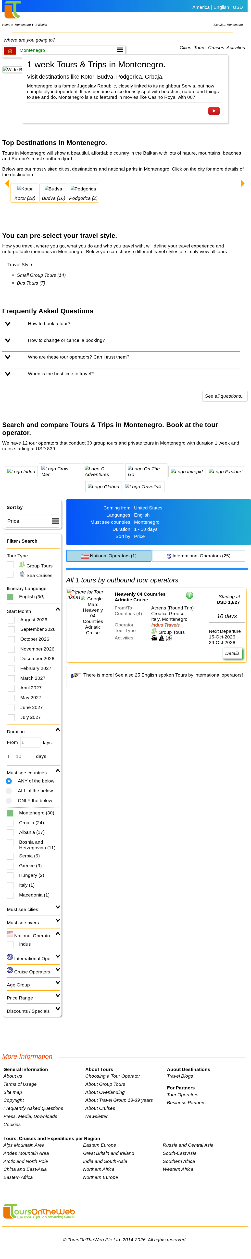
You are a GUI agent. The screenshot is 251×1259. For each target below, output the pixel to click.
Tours (200, 47)
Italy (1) (27, 885)
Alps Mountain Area (24, 1145)
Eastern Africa (18, 1177)
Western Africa (178, 1169)
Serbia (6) (29, 855)
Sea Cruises (38, 575)
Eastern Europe (99, 1145)
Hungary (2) (31, 875)
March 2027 (33, 678)
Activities (235, 47)
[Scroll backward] (7, 184)
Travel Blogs (180, 1076)
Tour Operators (183, 1094)
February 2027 (35, 668)
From (12, 742)
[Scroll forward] (243, 184)
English (31, 596)
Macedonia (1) (34, 894)
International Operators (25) (200, 555)
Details (232, 653)
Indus (25, 944)
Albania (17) (32, 832)
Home (6, 25)
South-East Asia (180, 1153)
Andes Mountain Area (26, 1153)
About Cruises (100, 1108)
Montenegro (23, 25)
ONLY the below (35, 800)
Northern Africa (98, 1169)
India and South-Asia (105, 1161)
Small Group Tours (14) (41, 275)
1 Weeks (41, 25)
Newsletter (96, 1116)
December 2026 (37, 658)
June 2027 (31, 707)
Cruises (216, 47)
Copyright (13, 1100)
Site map (12, 1092)
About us (12, 1076)
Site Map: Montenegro (228, 25)
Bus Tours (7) (31, 283)
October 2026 (34, 639)
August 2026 (33, 619)
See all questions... (225, 396)
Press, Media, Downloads (30, 1116)
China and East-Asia (25, 1169)
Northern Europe (100, 1177)
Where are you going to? (29, 40)
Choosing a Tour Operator (112, 1076)
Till (10, 756)
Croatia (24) (31, 822)
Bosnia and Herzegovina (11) (37, 844)
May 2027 (30, 697)
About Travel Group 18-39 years (119, 1100)
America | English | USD (217, 7)
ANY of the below (36, 780)
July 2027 (30, 717)
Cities (185, 47)
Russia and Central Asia (188, 1145)
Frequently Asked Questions (33, 1108)
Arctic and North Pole (25, 1161)
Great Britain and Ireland (108, 1153)
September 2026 (38, 629)
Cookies (12, 1124)
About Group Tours (105, 1084)
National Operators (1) (113, 555)
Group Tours (39, 565)
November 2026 (37, 648)
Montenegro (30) (36, 812)
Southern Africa (179, 1161)
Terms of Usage (20, 1084)
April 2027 (31, 687)
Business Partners (186, 1102)
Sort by (15, 507)
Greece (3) (30, 865)
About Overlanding (105, 1092)
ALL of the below (35, 790)
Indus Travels (165, 624)
